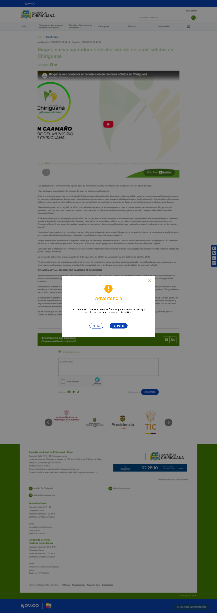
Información (118, 326)
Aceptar (96, 326)
